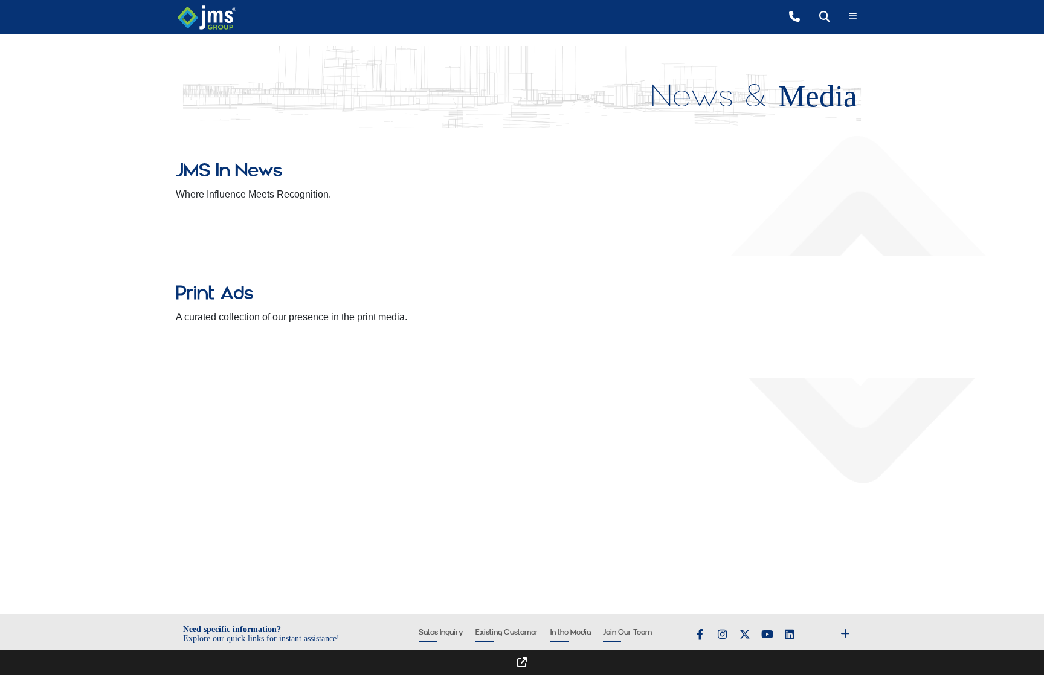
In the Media (570, 632)
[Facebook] (700, 634)
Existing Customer (506, 632)
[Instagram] (722, 634)
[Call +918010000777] (794, 16)
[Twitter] (745, 634)
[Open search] (825, 16)
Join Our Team (627, 632)
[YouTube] (767, 634)
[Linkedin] (789, 634)
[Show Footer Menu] (846, 633)
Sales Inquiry (441, 632)
